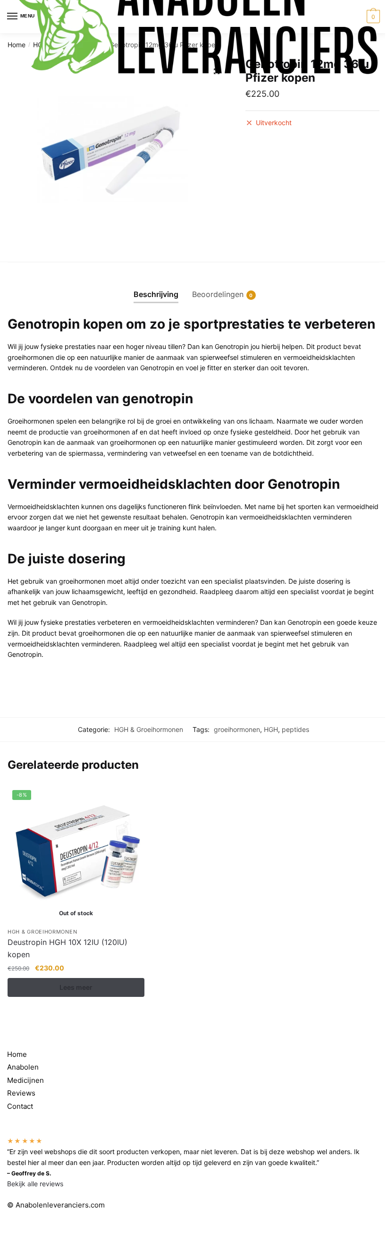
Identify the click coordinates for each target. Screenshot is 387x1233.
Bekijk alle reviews (35, 1184)
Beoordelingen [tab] (218, 294)
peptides (295, 729)
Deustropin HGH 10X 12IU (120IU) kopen (67, 948)
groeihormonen (237, 729)
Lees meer (76, 987)
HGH (271, 729)
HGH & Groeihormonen (148, 729)
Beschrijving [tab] (156, 294)
